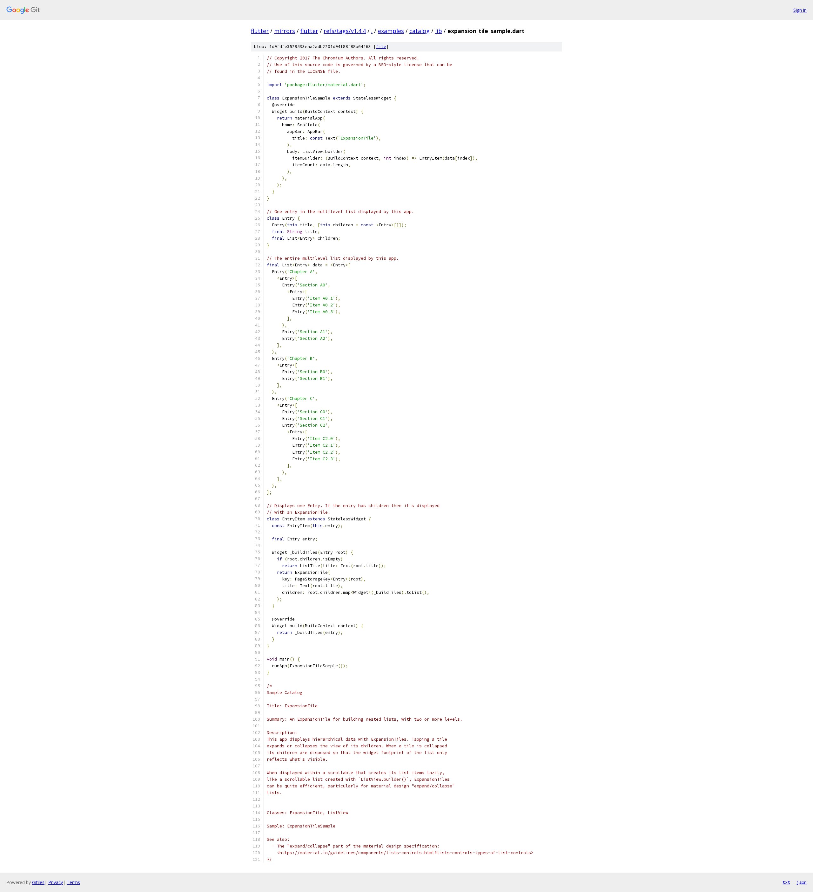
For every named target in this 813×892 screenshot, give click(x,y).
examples (391, 31)
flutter (260, 31)
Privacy (55, 882)
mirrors (284, 31)
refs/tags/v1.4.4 (345, 31)
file (381, 46)
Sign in (800, 10)
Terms (73, 882)
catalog (419, 31)
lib (438, 31)
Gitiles (38, 882)
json (801, 882)
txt (786, 882)
